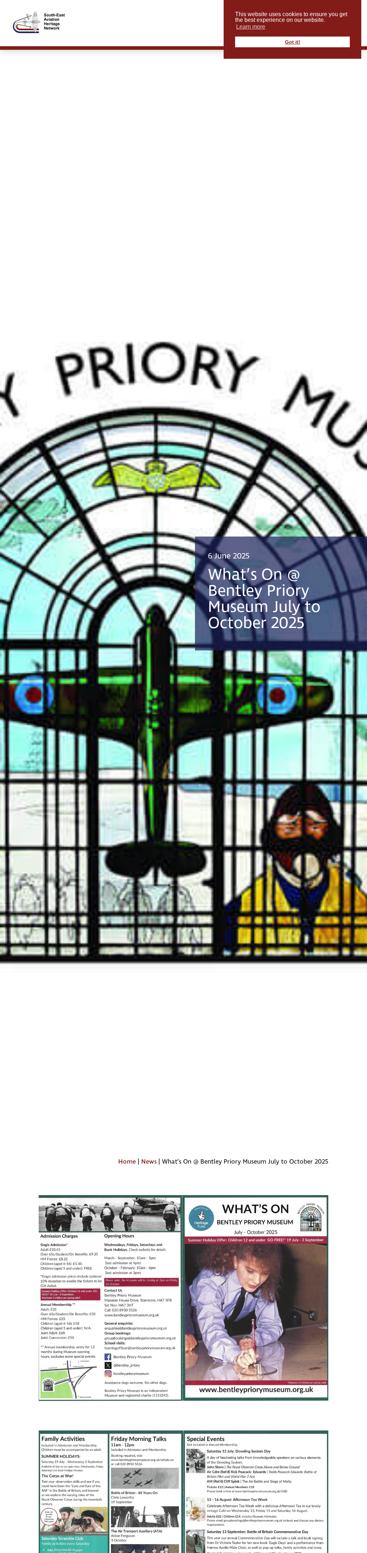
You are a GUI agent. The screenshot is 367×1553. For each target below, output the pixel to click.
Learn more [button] (250, 27)
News (149, 1161)
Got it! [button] (292, 42)
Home (127, 1161)
